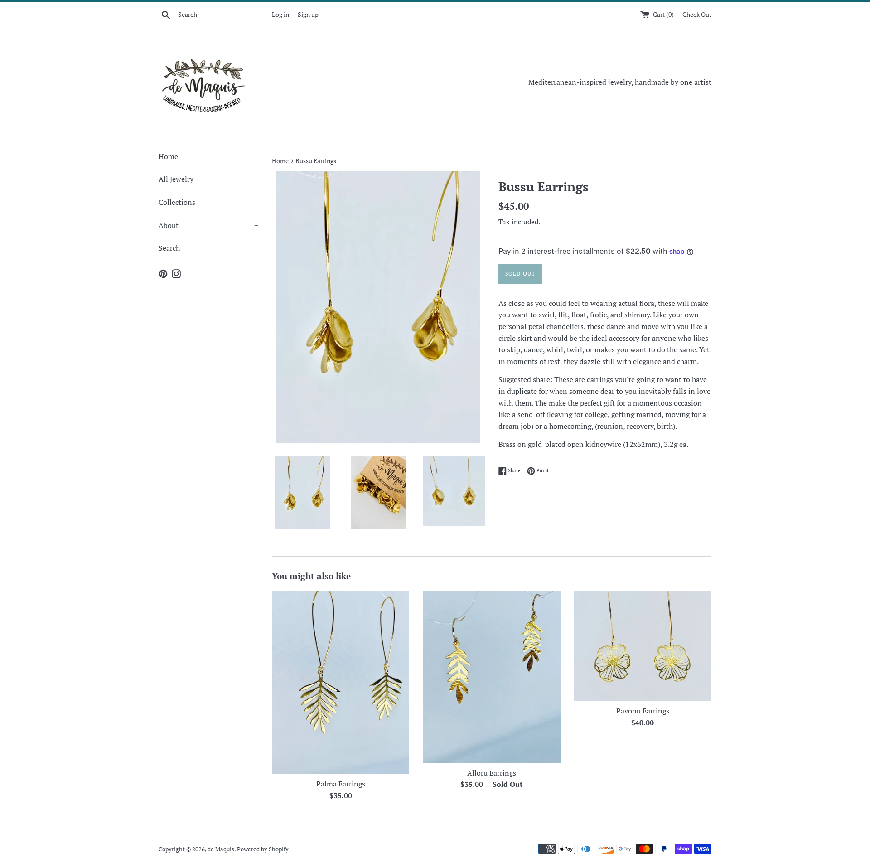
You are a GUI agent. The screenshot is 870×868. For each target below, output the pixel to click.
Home (168, 156)
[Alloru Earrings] (491, 677)
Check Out (696, 14)
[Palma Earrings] (340, 682)
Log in (280, 14)
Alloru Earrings (491, 773)
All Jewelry (176, 179)
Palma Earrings (340, 784)
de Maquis (221, 849)
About (208, 225)
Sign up (308, 14)
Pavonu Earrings (642, 711)
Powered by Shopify (263, 849)
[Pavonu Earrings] (642, 646)
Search (169, 248)
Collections (177, 202)
